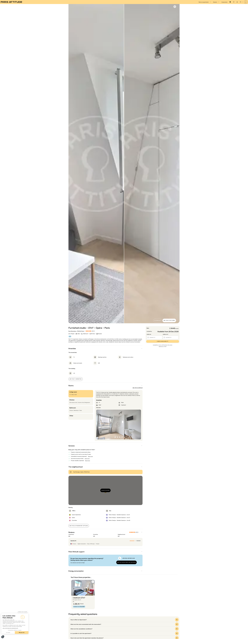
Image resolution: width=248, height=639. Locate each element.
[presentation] (205, 2)
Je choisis (8, 632)
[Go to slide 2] (83, 593)
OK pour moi (21, 632)
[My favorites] (230, 2)
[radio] (130, 541)
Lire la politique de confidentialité (10, 628)
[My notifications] (237, 2)
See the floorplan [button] (138, 387)
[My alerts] (233, 2)
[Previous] (70, 164)
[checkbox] (174, 6)
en (240, 2)
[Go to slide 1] (82, 593)
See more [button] (98, 407)
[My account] (245, 2)
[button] (2, 636)
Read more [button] (90, 456)
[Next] (177, 164)
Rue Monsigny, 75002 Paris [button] (76, 331)
